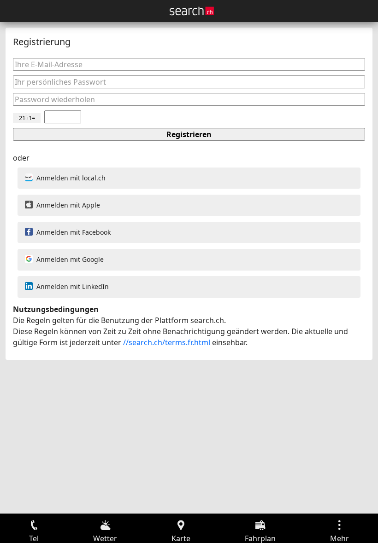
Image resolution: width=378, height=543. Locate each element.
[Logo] (192, 11)
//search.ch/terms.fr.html (166, 342)
